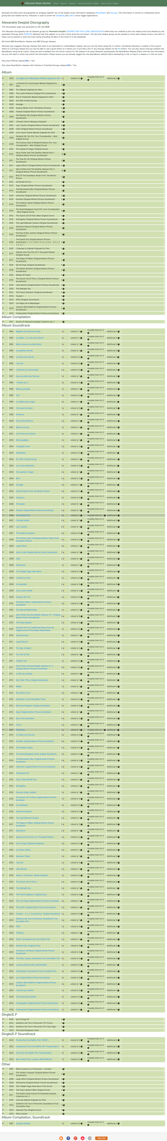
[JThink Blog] (61, 1138)
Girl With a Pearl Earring (26, 459)
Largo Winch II (22, 642)
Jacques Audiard (23, 1123)
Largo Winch (21, 546)
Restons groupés (23, 389)
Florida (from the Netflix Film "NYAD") (32, 1040)
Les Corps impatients (25, 465)
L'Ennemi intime (22, 520)
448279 (27, 34)
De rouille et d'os (23, 693)
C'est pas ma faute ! (24, 408)
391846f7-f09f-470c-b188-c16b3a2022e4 (85, 31)
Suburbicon (21, 830)
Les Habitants (22, 805)
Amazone (20, 414)
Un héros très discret (25, 357)
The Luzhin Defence (24, 421)
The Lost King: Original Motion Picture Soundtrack (37, 901)
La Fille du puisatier (24, 673)
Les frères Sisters (23, 850)
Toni (17, 395)
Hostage (19, 485)
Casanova (20, 497)
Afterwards (20, 565)
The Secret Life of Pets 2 (26, 882)
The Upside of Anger (25, 472)
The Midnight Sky (23, 888)
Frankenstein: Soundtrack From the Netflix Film (36, 971)
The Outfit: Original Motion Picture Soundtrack (36, 907)
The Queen (20, 504)
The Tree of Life (22, 654)
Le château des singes (25, 402)
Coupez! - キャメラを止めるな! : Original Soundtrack (38, 914)
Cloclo (18, 725)
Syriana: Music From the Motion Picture (33, 491)
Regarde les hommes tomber (28, 331)
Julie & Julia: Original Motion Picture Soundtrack (36, 552)
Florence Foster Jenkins (26, 792)
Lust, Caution (21, 527)
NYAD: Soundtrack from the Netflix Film (33, 939)
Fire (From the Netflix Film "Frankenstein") (34, 1053)
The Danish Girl (22, 773)
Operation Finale (23, 856)
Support (72, 3)
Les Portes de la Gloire (25, 433)
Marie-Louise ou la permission (29, 344)
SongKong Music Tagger (88, 3)
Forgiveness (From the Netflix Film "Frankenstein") (37, 1046)
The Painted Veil (23, 515)
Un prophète (21, 584)
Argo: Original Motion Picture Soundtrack (33, 712)
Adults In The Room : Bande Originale (32, 875)
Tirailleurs (20, 933)
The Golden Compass (25, 533)
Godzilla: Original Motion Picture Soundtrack (35, 741)
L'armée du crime (23, 578)
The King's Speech (24, 622)
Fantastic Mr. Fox (23, 597)
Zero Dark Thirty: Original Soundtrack (32, 680)
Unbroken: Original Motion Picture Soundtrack (35, 767)
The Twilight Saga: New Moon (28, 571)
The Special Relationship (26, 610)
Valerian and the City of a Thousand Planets (35, 837)
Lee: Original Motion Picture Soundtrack (33, 977)
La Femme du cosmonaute (27, 370)
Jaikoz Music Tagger (109, 3)
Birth (18, 478)
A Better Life (21, 661)
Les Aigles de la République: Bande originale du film (38, 78)
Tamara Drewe (22, 635)
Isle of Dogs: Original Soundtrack (30, 843)
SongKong (60, 15)
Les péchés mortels (24, 350)
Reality (19, 686)
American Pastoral (23, 811)
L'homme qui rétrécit (25, 990)
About (56, 3)
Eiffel (18, 926)
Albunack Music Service (37, 3)
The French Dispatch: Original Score (31, 894)
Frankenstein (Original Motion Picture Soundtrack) (37, 1009)
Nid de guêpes (22, 440)
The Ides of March (23, 648)
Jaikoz (72, 15)
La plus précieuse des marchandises (31, 965)
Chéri (18, 558)
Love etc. (20, 363)
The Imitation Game (24, 747)
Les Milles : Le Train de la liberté (30, 338)
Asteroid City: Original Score (28, 945)
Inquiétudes (21, 453)
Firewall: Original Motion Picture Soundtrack (35, 510)
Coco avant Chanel (24, 590)
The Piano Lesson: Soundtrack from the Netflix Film (38, 958)
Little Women (21, 869)
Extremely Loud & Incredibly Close (30, 699)
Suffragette (21, 786)
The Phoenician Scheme (26, 997)
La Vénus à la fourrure (25, 735)
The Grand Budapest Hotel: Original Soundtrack (36, 754)
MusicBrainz (101, 13)
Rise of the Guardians (25, 718)
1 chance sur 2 (22, 382)
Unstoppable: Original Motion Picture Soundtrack (37, 1003)
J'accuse (19, 862)
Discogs (113, 13)
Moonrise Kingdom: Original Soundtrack (33, 705)
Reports (63, 3)
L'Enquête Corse (23, 446)
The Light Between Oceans (27, 818)
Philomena (20, 730)
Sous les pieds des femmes (27, 376)
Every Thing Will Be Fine (26, 779)
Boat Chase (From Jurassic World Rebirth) (34, 1059)
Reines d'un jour (22, 427)
